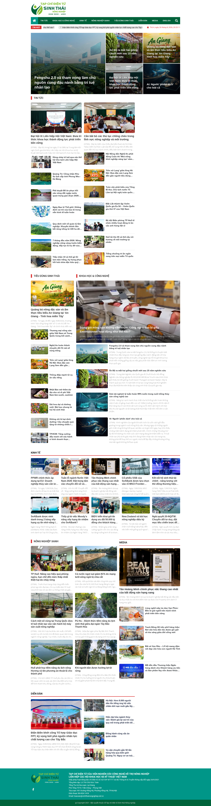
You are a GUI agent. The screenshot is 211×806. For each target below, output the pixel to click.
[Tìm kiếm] (176, 20)
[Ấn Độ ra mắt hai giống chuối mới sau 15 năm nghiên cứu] (92, 382)
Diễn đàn (36, 697)
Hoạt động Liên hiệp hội (117, 102)
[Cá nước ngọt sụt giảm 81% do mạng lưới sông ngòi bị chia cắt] (96, 561)
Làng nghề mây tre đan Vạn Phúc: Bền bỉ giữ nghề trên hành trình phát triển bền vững (161, 614)
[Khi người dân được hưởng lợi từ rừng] (96, 655)
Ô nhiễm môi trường (71, 545)
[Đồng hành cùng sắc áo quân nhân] (94, 742)
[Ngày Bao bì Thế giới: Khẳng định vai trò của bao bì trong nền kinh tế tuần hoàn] (41, 215)
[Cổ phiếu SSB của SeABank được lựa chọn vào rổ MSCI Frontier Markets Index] (136, 470)
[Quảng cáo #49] (158, 749)
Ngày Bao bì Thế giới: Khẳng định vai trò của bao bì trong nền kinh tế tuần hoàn (67, 213)
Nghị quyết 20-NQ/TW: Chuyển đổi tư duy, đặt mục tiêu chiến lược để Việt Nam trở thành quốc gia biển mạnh (165, 526)
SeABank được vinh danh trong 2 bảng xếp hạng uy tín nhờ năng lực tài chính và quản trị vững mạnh (45, 526)
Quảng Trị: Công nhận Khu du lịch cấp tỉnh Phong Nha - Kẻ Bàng (67, 180)
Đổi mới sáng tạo (170, 280)
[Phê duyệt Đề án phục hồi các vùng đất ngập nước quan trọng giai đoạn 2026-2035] (41, 199)
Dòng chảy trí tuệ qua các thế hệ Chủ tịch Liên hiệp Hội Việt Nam (67, 163)
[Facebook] (33, 796)
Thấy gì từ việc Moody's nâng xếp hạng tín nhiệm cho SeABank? (74, 523)
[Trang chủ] (34, 20)
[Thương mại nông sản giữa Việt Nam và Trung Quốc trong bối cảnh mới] (39, 338)
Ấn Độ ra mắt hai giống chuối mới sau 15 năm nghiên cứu (123, 57)
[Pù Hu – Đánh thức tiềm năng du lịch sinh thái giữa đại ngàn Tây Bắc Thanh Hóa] (96, 608)
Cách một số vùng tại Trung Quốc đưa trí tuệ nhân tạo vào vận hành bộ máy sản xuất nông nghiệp (51, 627)
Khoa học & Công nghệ (94, 279)
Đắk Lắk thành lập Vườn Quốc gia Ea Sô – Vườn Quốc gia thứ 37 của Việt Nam (120, 209)
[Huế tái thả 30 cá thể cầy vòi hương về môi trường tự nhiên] (94, 245)
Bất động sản (101, 456)
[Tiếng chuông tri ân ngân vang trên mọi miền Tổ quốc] (94, 262)
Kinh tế (35, 456)
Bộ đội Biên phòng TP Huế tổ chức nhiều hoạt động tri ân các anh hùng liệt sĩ (120, 226)
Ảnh (178, 546)
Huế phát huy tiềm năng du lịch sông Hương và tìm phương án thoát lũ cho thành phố (51, 674)
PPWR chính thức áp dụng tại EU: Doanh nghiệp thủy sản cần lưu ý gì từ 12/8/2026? (140, 27)
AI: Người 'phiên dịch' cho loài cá (125, 422)
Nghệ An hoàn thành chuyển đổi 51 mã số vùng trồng (60, 351)
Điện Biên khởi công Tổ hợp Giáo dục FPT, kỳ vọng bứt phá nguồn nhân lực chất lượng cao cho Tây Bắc (57, 27)
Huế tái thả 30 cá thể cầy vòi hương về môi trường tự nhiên (119, 243)
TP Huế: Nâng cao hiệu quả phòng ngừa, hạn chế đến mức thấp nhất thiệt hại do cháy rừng (49, 580)
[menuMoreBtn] (72, 279)
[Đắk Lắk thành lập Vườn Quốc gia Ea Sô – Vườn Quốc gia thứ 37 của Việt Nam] (94, 212)
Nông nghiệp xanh (46, 544)
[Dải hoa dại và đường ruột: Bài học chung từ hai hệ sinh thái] (39, 412)
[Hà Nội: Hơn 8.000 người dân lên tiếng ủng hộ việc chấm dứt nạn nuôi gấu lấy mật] (94, 709)
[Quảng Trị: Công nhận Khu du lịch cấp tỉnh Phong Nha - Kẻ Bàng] (41, 182)
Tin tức (38, 101)
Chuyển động (135, 456)
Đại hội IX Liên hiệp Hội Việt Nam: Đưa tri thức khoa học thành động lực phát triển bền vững (56, 143)
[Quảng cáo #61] (158, 246)
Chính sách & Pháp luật (118, 456)
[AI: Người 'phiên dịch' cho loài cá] (92, 430)
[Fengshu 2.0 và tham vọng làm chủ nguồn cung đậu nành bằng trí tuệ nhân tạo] (66, 67)
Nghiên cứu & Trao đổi (152, 280)
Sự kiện (132, 102)
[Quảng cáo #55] (158, 166)
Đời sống (67, 280)
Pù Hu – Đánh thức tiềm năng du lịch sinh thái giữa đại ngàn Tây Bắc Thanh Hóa (95, 627)
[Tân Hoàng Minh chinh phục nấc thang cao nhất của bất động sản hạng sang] (105, 470)
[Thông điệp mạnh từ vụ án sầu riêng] (39, 382)
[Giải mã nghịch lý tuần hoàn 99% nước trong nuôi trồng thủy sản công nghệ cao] (92, 405)
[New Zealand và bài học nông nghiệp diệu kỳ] (136, 508)
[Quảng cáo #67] (158, 712)
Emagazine (170, 546)
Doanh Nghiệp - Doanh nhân (168, 456)
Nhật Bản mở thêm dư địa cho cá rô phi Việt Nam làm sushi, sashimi (61, 395)
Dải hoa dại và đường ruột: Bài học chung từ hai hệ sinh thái (61, 410)
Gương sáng (114, 697)
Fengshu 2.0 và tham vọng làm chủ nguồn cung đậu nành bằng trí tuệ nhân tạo (65, 86)
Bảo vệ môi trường (109, 545)
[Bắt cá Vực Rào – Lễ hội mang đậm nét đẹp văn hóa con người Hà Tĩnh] (131, 655)
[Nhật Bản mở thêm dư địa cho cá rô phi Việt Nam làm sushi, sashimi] (39, 397)
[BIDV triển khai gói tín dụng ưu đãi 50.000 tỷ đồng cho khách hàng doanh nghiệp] (105, 508)
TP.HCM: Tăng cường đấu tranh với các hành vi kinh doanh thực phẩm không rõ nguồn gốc (61, 442)
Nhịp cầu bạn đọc (128, 697)
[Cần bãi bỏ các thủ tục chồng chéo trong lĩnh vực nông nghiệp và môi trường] (109, 121)
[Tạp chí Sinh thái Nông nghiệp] (49, 8)
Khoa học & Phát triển (132, 280)
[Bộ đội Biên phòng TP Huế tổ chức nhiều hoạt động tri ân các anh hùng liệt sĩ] (94, 228)
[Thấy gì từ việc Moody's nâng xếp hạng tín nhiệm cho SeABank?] (75, 508)
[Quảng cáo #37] (158, 209)
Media (123, 545)
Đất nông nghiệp (148, 456)
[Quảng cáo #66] (105, 32)
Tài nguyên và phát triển (90, 545)
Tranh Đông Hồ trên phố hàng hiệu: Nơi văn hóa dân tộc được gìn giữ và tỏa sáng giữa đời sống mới (162, 633)
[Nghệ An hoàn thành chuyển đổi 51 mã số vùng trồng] (39, 352)
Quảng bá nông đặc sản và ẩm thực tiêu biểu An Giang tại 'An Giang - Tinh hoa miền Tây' (49, 316)
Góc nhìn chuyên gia (98, 697)
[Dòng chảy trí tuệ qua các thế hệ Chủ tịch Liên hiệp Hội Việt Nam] (41, 165)
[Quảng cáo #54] (158, 117)
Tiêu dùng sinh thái (47, 279)
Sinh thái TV (159, 546)
